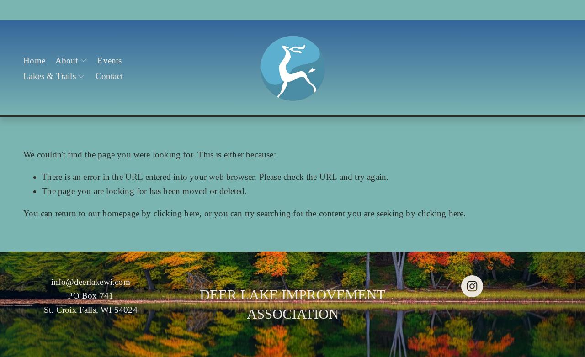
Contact (109, 76)
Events (109, 60)
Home (34, 60)
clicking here (176, 213)
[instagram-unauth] (472, 286)
